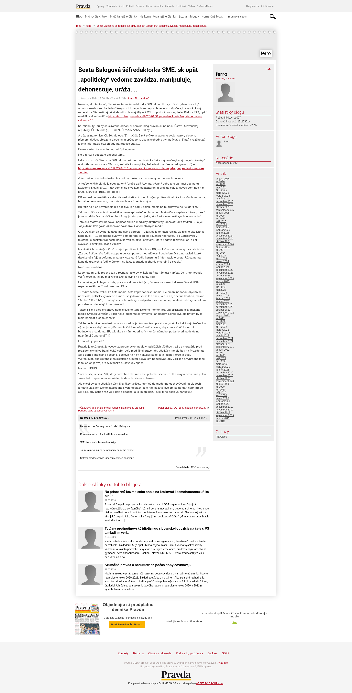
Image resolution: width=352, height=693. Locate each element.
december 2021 (224, 338)
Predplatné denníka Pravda (127, 624)
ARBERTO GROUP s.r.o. (209, 683)
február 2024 (223, 264)
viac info (223, 662)
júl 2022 (220, 318)
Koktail (130, 6)
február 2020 (223, 401)
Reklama (138, 653)
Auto (121, 6)
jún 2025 (221, 218)
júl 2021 (220, 352)
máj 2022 (221, 324)
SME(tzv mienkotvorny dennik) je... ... (100, 442)
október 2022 (223, 309)
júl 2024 (220, 250)
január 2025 (222, 232)
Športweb (111, 6)
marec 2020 (222, 398)
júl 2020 (220, 386)
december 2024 (224, 235)
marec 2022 (222, 329)
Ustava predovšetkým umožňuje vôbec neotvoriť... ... (109, 458)
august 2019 (223, 418)
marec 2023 (222, 295)
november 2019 (224, 409)
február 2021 (223, 366)
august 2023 (223, 281)
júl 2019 (220, 421)
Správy (100, 6)
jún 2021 (221, 355)
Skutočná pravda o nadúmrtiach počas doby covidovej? (148, 565)
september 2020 (225, 381)
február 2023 (223, 298)
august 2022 (223, 315)
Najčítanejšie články (123, 16)
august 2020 (223, 384)
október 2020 (223, 378)
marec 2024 (222, 261)
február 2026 (223, 195)
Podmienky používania (189, 653)
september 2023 (225, 278)
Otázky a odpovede (159, 653)
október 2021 (223, 344)
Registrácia (252, 6)
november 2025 (224, 204)
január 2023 (222, 301)
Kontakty (123, 653)
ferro (88, 25)
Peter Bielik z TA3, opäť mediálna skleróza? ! (183, 407)
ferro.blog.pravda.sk (226, 78)
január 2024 (222, 267)
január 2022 (222, 335)
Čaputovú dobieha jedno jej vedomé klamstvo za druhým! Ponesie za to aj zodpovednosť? (111, 409)
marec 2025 (222, 227)
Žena (149, 6)
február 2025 (223, 230)
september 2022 (225, 312)
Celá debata (182, 467)
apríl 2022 (221, 327)
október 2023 (223, 275)
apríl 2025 (221, 224)
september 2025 (225, 210)
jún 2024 (221, 252)
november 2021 (224, 341)
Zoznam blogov (189, 16)
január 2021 (222, 369)
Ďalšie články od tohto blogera (110, 484)
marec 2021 (222, 364)
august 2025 (223, 212)
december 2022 (224, 304)
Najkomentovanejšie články (158, 16)
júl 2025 (220, 215)
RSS (268, 68)
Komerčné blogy (212, 16)
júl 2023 (220, 284)
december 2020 (224, 372)
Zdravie (140, 6)
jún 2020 (221, 389)
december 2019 (224, 406)
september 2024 (225, 244)
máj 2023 (221, 289)
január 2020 (222, 404)
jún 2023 (221, 287)
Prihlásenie (267, 6)
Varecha (158, 6)
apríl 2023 (221, 292)
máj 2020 (221, 392)
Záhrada (169, 6)
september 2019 (225, 415)
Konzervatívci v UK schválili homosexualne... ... (106, 434)
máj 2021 (221, 358)
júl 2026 (220, 181)
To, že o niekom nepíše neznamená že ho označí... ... (109, 450)
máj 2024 (221, 255)
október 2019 (223, 412)
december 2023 (224, 269)
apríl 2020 (221, 395)
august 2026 (223, 178)
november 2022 (224, 307)
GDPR (225, 653)
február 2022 (223, 332)
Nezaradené (142, 98)
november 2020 (224, 375)
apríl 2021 (221, 361)
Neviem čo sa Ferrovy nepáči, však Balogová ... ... (107, 426)
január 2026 (222, 198)
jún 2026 (221, 184)
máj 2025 (221, 221)
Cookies (212, 653)
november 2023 (224, 272)
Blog (79, 16)
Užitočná (181, 6)
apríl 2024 (221, 258)
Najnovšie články (96, 16)
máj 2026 (221, 187)
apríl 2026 (221, 190)
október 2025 (223, 207)
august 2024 (223, 247)
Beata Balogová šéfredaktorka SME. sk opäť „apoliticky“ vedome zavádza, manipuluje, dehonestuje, (152, 25)
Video (191, 6)
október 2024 (223, 241)
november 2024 (224, 238)
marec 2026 (222, 192)
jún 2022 (221, 321)
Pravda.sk (221, 436)
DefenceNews (204, 6)
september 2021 (225, 346)
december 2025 (224, 201)
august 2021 (223, 349)
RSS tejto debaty (200, 467)
